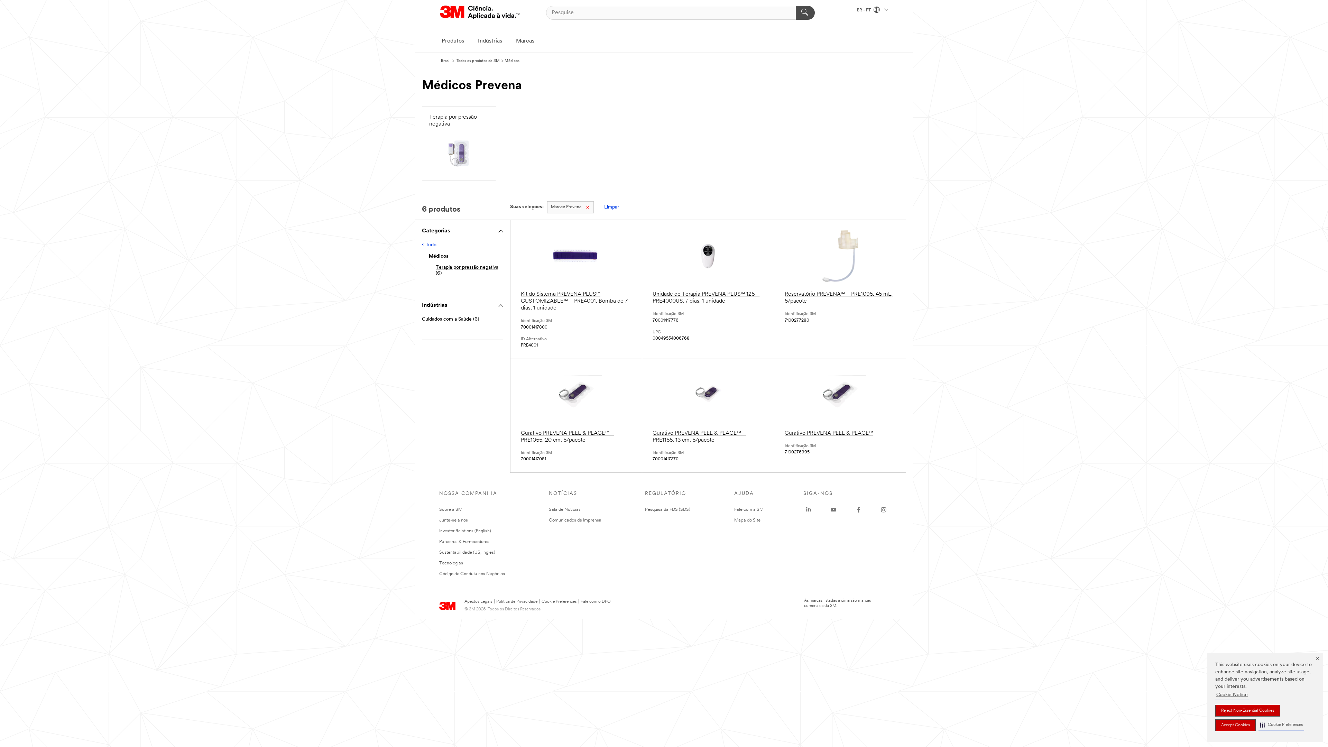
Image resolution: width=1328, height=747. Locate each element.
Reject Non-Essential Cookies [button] (1247, 711)
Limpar (611, 207)
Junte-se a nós (453, 520)
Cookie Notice (1232, 695)
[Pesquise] (805, 13)
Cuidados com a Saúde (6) (450, 319)
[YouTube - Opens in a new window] (833, 510)
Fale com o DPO (596, 602)
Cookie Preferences (559, 602)
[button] (1281, 725)
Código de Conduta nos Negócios (472, 574)
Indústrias (490, 41)
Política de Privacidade (516, 602)
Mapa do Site (747, 520)
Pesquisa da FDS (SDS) (667, 509)
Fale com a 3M (749, 509)
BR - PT (864, 10)
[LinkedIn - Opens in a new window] (808, 510)
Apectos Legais (478, 602)
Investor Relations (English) (465, 531)
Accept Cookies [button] (1235, 725)
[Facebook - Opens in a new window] (859, 510)
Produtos (453, 41)
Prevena (566, 207)
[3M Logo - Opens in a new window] (479, 12)
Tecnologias (451, 563)
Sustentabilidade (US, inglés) (467, 552)
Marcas (525, 41)
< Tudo (429, 245)
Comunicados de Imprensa (575, 520)
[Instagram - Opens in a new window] (883, 510)
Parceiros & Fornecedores (464, 542)
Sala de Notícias (565, 509)
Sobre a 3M (450, 509)
